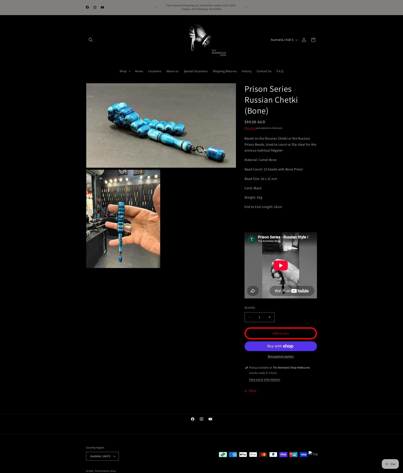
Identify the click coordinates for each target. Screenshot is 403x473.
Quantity (250, 307)
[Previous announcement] (156, 7)
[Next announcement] (246, 7)
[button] (90, 39)
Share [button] (252, 390)
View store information (264, 379)
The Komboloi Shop (105, 470)
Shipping (250, 127)
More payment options (281, 356)
